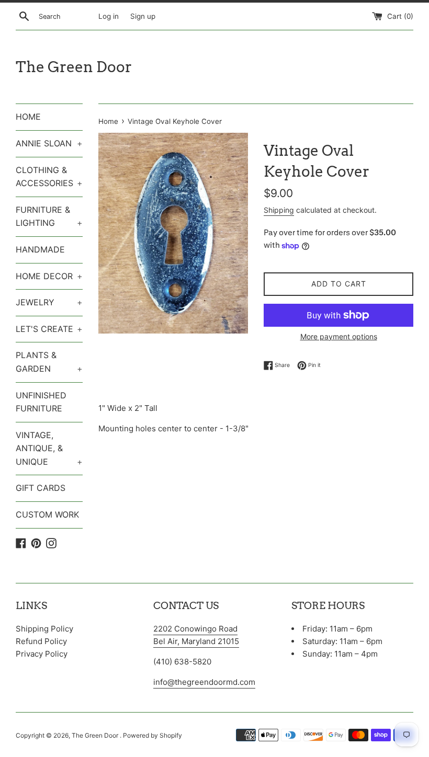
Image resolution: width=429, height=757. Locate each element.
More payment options (338, 336)
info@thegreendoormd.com (204, 682)
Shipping (279, 209)
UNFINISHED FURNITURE (41, 402)
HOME (28, 116)
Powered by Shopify (152, 735)
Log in (108, 16)
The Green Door (74, 67)
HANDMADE (40, 249)
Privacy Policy (41, 654)
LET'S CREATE (49, 329)
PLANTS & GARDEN (49, 362)
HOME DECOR (49, 276)
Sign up (142, 16)
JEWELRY (49, 302)
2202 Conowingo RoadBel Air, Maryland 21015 (196, 635)
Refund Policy (41, 641)
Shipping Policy (44, 629)
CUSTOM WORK (47, 514)
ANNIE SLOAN (49, 143)
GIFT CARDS (40, 488)
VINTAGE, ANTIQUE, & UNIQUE (49, 448)
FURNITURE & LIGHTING (49, 216)
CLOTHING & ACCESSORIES (49, 177)
